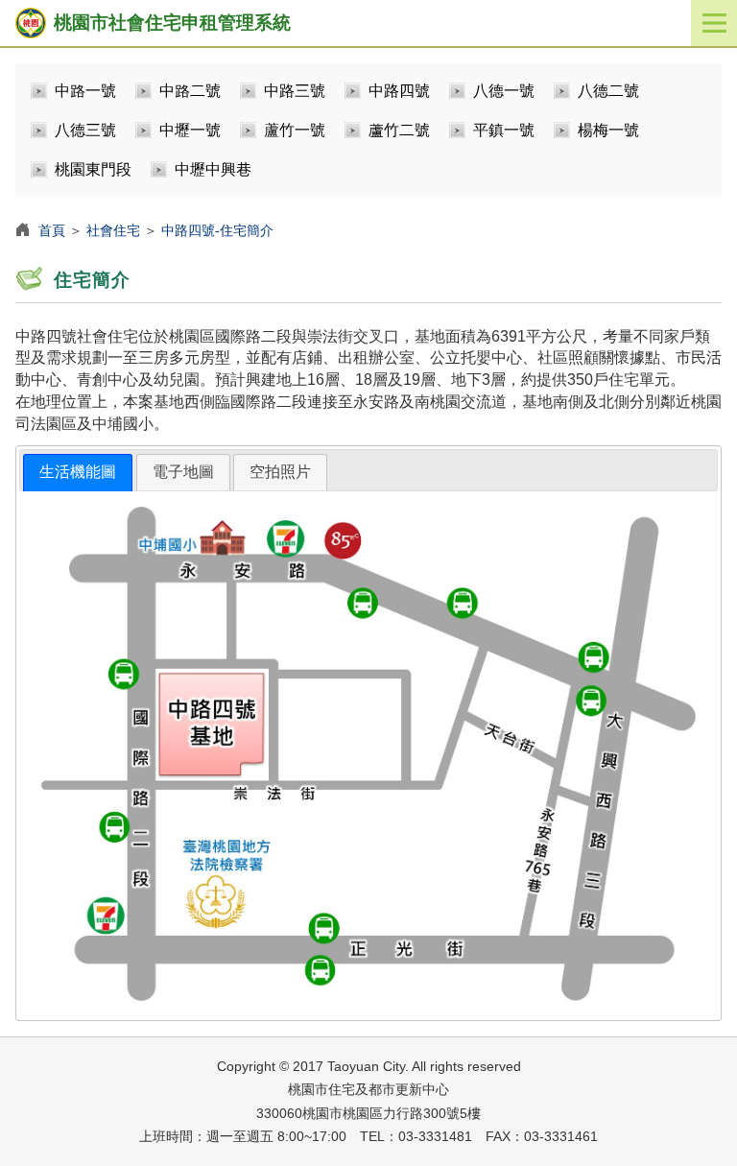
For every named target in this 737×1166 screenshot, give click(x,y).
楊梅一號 (608, 130)
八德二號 (608, 91)
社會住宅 (113, 230)
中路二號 (190, 91)
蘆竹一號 (294, 130)
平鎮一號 (504, 130)
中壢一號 (190, 130)
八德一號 (504, 91)
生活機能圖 (77, 472)
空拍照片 (280, 472)
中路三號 (294, 91)
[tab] (77, 472)
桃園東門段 (93, 169)
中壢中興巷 (213, 169)
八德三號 (85, 130)
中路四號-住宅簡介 (217, 230)
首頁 (51, 230)
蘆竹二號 (399, 130)
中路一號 (85, 91)
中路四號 (399, 91)
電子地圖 (183, 472)
